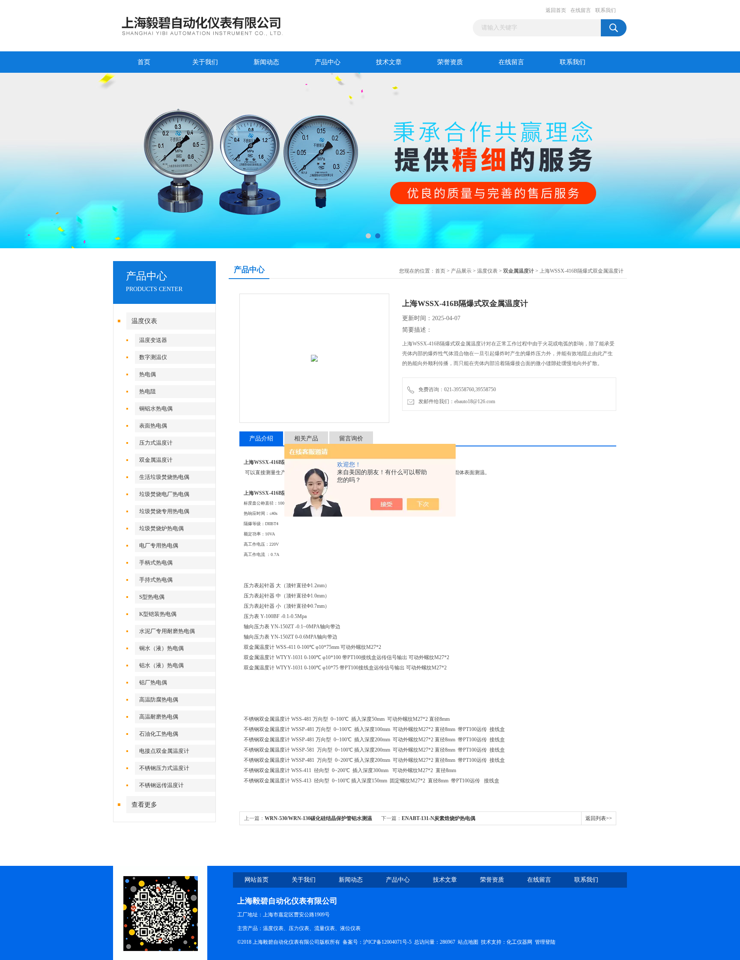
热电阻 (147, 391)
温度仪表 (144, 321)
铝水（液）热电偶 (161, 665)
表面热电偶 (153, 425)
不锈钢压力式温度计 (164, 768)
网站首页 (257, 880)
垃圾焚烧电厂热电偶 (164, 494)
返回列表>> (598, 818)
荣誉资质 (450, 62)
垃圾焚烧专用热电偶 (164, 511)
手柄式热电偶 (156, 562)
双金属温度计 (156, 460)
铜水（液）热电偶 (161, 648)
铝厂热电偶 (153, 682)
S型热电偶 (151, 597)
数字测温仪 (153, 357)
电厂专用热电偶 (158, 545)
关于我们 (205, 62)
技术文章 (389, 62)
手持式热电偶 (156, 580)
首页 (143, 62)
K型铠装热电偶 (157, 614)
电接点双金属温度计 (164, 751)
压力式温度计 (156, 443)
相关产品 (306, 438)
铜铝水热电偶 (156, 408)
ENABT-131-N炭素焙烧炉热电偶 (438, 818)
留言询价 (351, 438)
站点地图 (468, 942)
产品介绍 (261, 438)
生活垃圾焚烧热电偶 (164, 477)
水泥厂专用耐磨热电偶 (167, 631)
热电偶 (147, 374)
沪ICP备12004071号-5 (387, 942)
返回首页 (556, 10)
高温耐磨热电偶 (158, 716)
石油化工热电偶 (158, 734)
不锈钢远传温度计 (161, 785)
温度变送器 (153, 340)
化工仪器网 (519, 942)
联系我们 (605, 10)
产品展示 (461, 271)
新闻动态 (266, 62)
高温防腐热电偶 (158, 699)
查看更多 (144, 804)
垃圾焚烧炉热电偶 (161, 528)
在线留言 (580, 10)
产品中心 (327, 62)
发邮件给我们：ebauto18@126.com (455, 401)
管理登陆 (545, 942)
